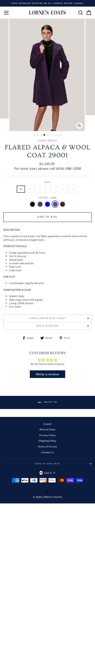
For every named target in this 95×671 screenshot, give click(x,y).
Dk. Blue (48, 204)
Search (48, 423)
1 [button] (35, 135)
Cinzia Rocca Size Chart (47, 318)
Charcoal (40, 204)
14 (62, 189)
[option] (47, 3)
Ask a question (47, 326)
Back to (50, 402)
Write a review (47, 374)
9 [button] (61, 135)
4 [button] (45, 135)
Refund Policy (48, 429)
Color (47, 197)
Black (33, 204)
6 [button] (51, 135)
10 (40, 189)
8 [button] (58, 135)
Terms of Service (47, 446)
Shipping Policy (47, 440)
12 (51, 189)
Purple (55, 204)
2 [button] (38, 135)
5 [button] (48, 135)
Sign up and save (47, 463)
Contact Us (47, 452)
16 (73, 189)
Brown (63, 204)
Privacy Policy (47, 435)
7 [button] (55, 135)
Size (47, 182)
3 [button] (41, 135)
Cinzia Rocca (47, 140)
